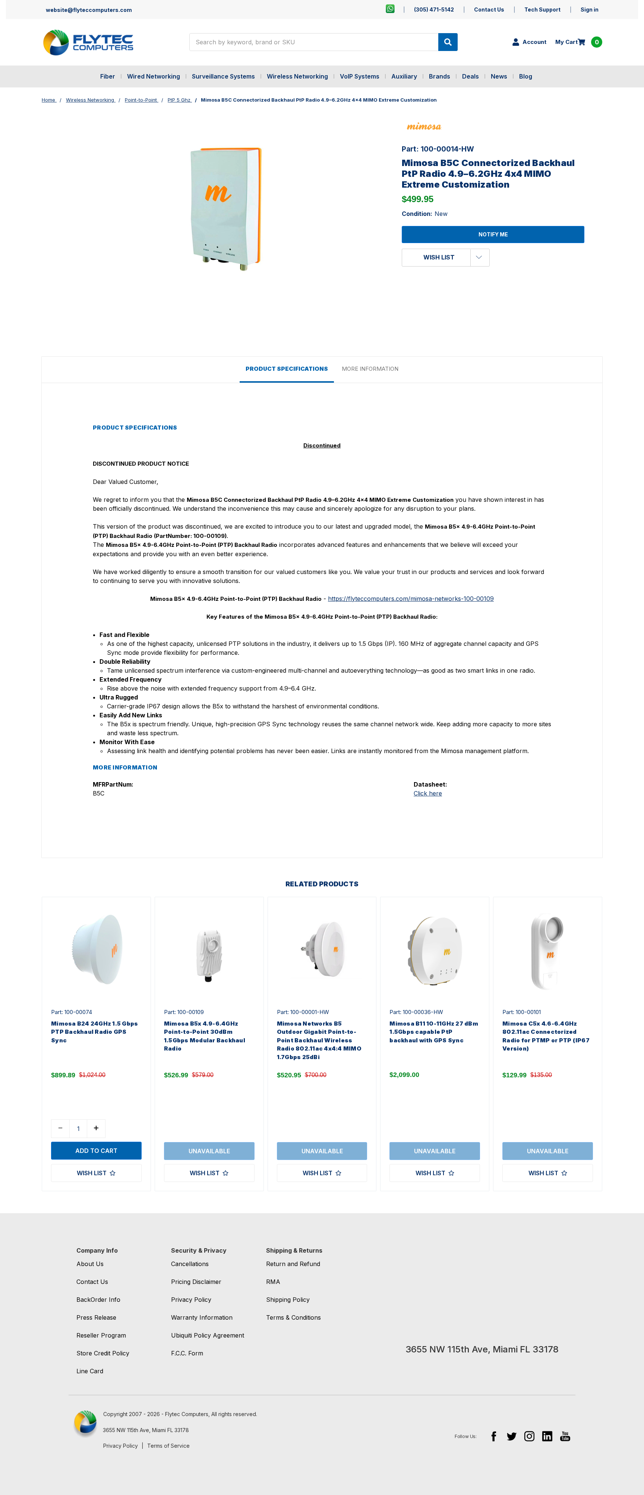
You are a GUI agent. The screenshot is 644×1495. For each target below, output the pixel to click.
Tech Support (542, 9)
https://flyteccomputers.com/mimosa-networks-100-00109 (411, 598)
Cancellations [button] (190, 1264)
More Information (370, 368)
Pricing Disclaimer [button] (196, 1281)
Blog (525, 76)
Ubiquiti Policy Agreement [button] (207, 1335)
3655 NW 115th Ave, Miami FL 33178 (146, 1430)
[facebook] (493, 1436)
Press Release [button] (96, 1317)
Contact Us (489, 9)
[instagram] (529, 1436)
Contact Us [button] (92, 1281)
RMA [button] (273, 1281)
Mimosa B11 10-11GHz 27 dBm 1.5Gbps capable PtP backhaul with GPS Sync (433, 1032)
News (499, 76)
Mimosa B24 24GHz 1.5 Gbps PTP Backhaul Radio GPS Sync (94, 1032)
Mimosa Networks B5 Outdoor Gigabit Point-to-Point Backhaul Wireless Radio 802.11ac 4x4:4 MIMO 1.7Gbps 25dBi (319, 1040)
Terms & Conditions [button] (293, 1317)
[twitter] (511, 1436)
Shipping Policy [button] (288, 1299)
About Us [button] (90, 1264)
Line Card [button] (89, 1371)
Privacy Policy (120, 1446)
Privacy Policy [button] (191, 1299)
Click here (428, 793)
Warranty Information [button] (202, 1317)
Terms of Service (168, 1446)
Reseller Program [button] (101, 1335)
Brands (439, 76)
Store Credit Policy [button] (102, 1353)
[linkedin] (547, 1436)
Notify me (493, 234)
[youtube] (565, 1436)
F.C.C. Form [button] (187, 1353)
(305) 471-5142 (434, 9)
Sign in (590, 9)
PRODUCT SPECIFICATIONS (287, 368)
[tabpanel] (96, 1044)
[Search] (448, 42)
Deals (470, 76)
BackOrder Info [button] (98, 1299)
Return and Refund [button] (293, 1264)
